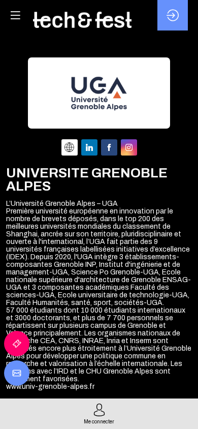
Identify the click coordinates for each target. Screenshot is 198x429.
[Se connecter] (172, 15)
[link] (16, 343)
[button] (15, 15)
